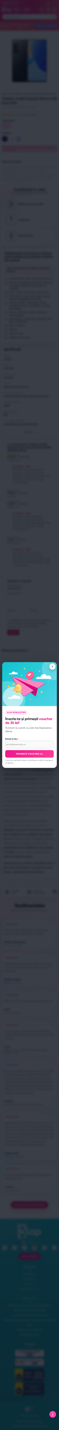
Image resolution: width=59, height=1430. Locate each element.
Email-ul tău (12, 739)
